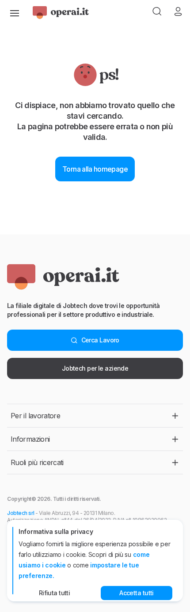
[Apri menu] (14, 12)
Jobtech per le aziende (95, 368)
